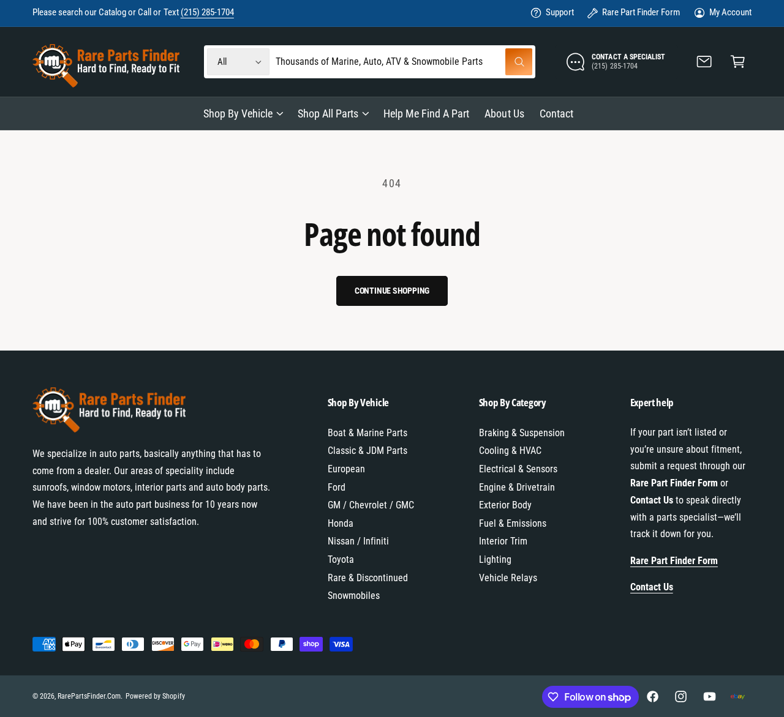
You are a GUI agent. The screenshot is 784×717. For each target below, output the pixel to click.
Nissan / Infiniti (358, 541)
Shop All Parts (328, 113)
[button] (738, 62)
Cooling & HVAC (510, 450)
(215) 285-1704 (207, 12)
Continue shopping (392, 290)
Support (560, 12)
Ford (336, 487)
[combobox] (404, 62)
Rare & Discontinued (368, 578)
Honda (340, 523)
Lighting (495, 559)
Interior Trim (503, 541)
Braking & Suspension (522, 433)
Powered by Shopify (155, 696)
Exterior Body (505, 505)
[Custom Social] (737, 697)
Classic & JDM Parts (367, 450)
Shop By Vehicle (238, 113)
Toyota (341, 559)
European (346, 469)
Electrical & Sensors (518, 469)
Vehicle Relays (508, 578)
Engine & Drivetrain (517, 487)
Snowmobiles (354, 595)
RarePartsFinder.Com (89, 696)
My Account (730, 12)
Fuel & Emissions (512, 523)
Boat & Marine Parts (367, 433)
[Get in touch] (705, 62)
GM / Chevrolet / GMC (371, 505)
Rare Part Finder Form (641, 12)
